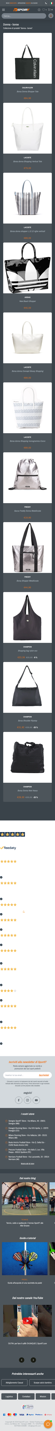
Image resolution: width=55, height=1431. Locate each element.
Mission (43, 1396)
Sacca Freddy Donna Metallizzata (27, 510)
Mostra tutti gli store (27, 1163)
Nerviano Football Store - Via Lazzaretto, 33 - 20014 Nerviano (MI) (29, 1158)
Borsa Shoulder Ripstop (27, 720)
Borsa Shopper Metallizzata (27, 580)
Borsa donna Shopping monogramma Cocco (27, 441)
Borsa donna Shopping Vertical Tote (27, 161)
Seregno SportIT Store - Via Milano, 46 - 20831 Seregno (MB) (27, 1122)
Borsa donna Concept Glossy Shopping (27, 371)
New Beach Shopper (27, 301)
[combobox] (24, 16)
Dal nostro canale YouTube (27, 1297)
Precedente (4, 857)
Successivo (14, 857)
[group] (25, 1206)
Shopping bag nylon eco (27, 650)
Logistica (9, 1396)
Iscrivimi (44, 1075)
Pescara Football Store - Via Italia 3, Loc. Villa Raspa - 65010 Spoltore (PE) (26, 1150)
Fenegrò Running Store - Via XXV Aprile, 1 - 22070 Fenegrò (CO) (28, 1129)
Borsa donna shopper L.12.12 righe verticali (27, 231)
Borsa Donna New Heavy (27, 790)
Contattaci (26, 1396)
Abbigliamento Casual (14, 1382)
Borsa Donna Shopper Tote (27, 91)
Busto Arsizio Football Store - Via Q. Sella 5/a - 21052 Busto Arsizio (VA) (27, 1143)
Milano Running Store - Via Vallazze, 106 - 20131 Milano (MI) (28, 1136)
